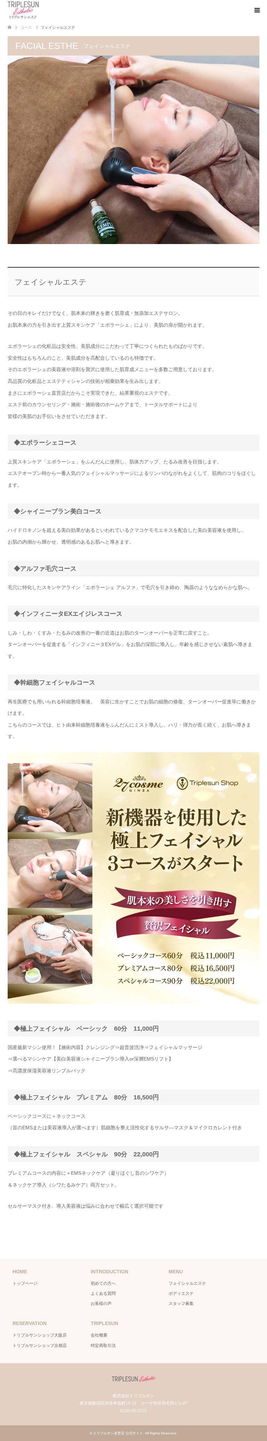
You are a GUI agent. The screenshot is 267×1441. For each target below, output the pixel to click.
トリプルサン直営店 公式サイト (118, 1433)
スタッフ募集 (181, 1303)
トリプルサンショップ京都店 (40, 1345)
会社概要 (99, 1335)
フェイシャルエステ (187, 1283)
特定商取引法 (103, 1345)
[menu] (256, 10)
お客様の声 (101, 1303)
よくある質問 (103, 1293)
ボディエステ (181, 1293)
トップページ (25, 1283)
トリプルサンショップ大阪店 (40, 1335)
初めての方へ (103, 1283)
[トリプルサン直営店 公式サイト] (23, 10)
